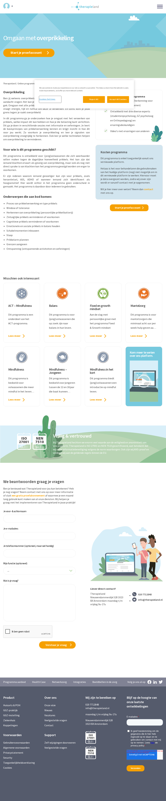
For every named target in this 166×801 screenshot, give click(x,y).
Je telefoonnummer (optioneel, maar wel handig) (28, 545)
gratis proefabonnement (30, 495)
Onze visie (50, 705)
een (14, 495)
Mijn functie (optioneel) (15, 563)
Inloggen (8, 6)
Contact (48, 725)
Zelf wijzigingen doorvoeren (60, 742)
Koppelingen (10, 725)
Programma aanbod (14, 682)
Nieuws (48, 710)
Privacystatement (13, 752)
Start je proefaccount (26, 52)
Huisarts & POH (11, 705)
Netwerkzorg (59, 682)
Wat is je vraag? (10, 580)
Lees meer (14, 335)
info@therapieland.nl (150, 599)
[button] (143, 381)
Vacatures (49, 715)
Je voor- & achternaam (14, 511)
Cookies (7, 767)
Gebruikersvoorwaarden (16, 742)
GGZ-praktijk (10, 710)
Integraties (79, 682)
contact (148, 189)
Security (7, 757)
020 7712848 (145, 594)
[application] (144, 381)
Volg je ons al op (136, 682)
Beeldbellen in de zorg (104, 682)
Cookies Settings (47, 99)
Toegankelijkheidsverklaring (19, 762)
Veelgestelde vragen (55, 720)
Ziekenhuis (9, 720)
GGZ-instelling (11, 715)
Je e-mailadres (10, 528)
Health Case (39, 682)
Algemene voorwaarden (16, 747)
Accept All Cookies (118, 99)
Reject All (93, 99)
